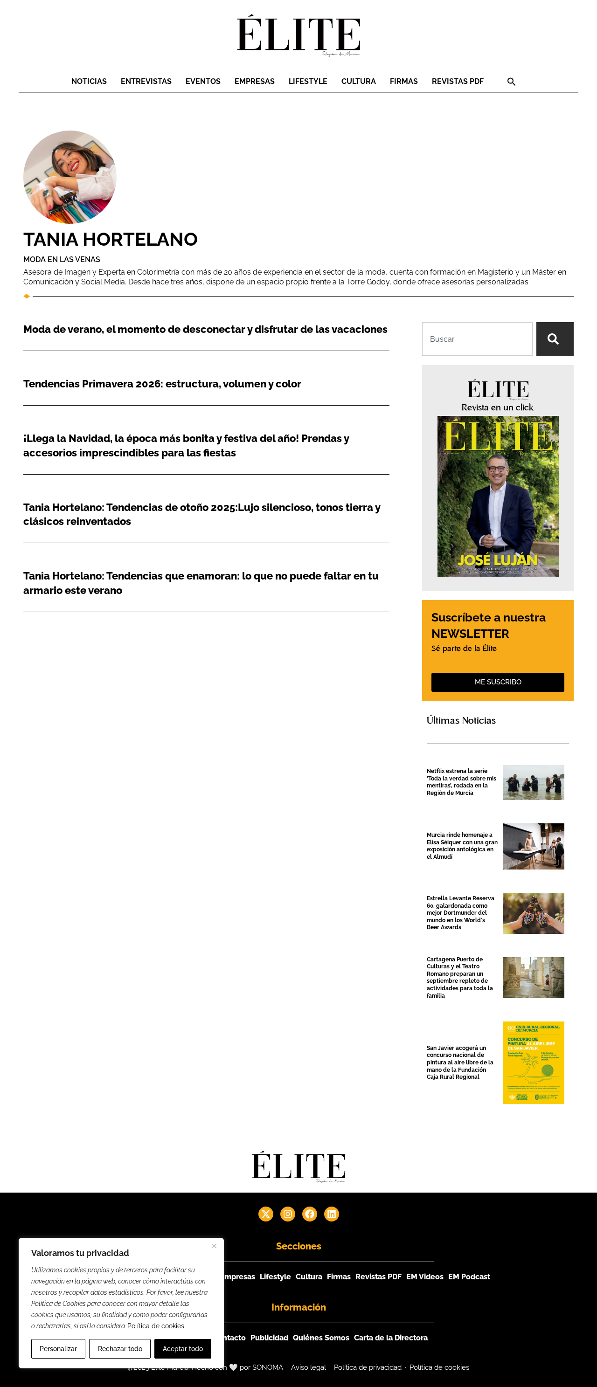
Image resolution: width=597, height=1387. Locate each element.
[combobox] (477, 339)
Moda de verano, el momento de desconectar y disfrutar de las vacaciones (205, 329)
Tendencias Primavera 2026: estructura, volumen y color (162, 384)
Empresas (255, 81)
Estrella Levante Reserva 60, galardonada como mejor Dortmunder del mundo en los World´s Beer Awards (460, 913)
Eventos (203, 81)
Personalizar (58, 1348)
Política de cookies (155, 1326)
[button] (512, 81)
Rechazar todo (120, 1348)
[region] (121, 1303)
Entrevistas (146, 81)
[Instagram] (287, 1214)
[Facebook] (309, 1214)
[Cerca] (214, 1245)
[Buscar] (555, 339)
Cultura (358, 81)
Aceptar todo (183, 1348)
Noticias (89, 81)
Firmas (404, 81)
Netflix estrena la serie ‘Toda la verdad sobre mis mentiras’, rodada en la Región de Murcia (461, 782)
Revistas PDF (458, 81)
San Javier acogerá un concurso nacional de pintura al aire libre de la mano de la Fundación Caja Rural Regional (460, 1062)
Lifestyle (308, 81)
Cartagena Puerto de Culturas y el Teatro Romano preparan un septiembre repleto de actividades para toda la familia (460, 977)
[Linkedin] (331, 1214)
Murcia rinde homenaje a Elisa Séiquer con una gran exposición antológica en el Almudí (462, 846)
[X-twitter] (265, 1214)
